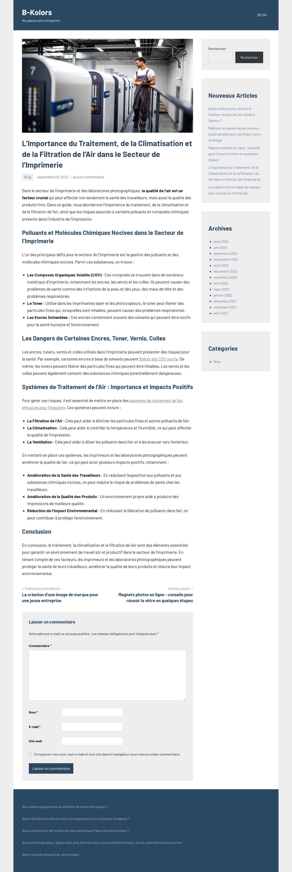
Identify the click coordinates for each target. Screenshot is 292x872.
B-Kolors (37, 12)
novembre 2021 (225, 307)
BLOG (262, 15)
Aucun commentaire (88, 177)
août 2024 (221, 241)
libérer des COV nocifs (158, 358)
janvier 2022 (223, 295)
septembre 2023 (226, 259)
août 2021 (221, 313)
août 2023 (221, 265)
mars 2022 (221, 289)
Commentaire (40, 646)
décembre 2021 (225, 301)
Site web (35, 741)
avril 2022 (221, 283)
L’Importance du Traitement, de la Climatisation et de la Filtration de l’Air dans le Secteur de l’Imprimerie (234, 173)
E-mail (34, 727)
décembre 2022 (225, 271)
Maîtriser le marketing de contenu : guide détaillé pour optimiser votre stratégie (234, 134)
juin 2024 (220, 247)
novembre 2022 (225, 277)
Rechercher (217, 49)
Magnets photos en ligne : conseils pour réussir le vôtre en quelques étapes (234, 154)
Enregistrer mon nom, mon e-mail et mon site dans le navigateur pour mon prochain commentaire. (107, 754)
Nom (33, 712)
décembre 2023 (225, 253)
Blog (27, 177)
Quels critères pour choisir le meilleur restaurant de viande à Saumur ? (231, 114)
